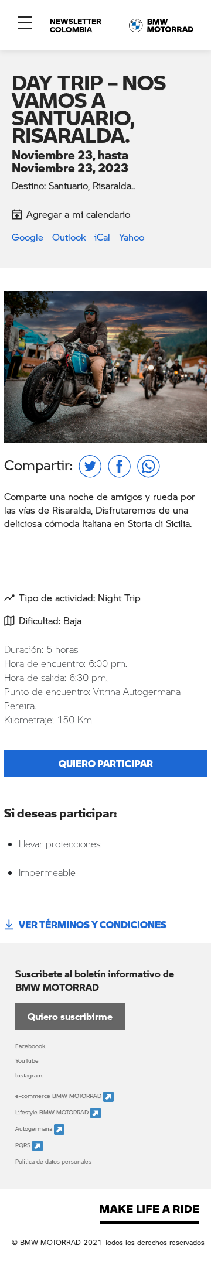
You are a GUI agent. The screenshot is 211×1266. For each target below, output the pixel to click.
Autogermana (34, 1129)
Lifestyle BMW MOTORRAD (52, 1112)
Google (27, 237)
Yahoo (131, 237)
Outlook (69, 237)
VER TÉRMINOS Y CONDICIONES (92, 924)
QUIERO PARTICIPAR (106, 763)
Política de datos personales (53, 1161)
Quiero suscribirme (70, 1016)
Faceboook (30, 1046)
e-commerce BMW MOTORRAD (59, 1096)
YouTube (27, 1060)
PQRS (23, 1145)
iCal (102, 237)
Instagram (28, 1075)
